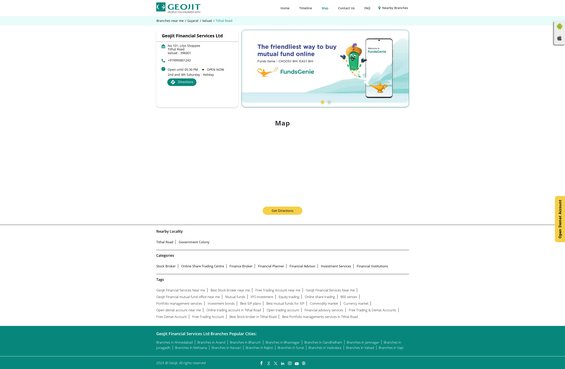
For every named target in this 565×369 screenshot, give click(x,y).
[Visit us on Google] (268, 362)
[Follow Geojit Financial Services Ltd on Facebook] (261, 362)
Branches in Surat (291, 347)
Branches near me (170, 21)
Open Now (215, 69)
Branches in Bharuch (245, 342)
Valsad (207, 21)
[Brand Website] (304, 362)
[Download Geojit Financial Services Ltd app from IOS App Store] (559, 39)
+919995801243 (179, 60)
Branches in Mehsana (191, 347)
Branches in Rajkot (259, 347)
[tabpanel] (325, 66)
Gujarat (192, 21)
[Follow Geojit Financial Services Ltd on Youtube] (297, 362)
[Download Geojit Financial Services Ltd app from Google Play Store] (559, 31)
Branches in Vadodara (325, 347)
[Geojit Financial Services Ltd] (178, 8)
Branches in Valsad (360, 347)
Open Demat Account (559, 219)
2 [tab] (329, 101)
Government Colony (194, 242)
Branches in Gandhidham (323, 342)
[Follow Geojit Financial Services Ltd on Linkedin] (282, 362)
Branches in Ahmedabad (174, 342)
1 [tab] (322, 101)
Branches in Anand (211, 342)
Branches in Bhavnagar (283, 342)
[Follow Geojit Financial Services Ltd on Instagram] (289, 362)
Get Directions (282, 210)
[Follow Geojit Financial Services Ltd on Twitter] (275, 362)
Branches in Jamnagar (363, 342)
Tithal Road (164, 242)
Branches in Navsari (226, 347)
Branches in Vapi (391, 347)
